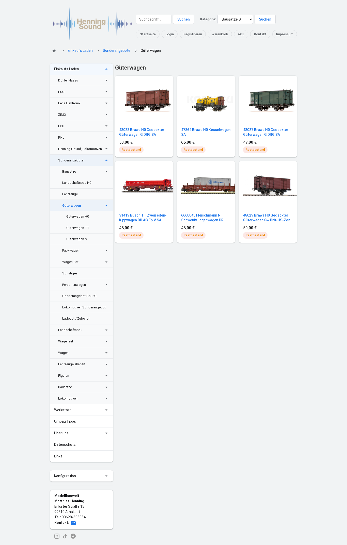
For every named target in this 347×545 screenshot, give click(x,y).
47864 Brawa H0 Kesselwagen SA (206, 132)
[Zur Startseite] (55, 51)
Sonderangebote (116, 50)
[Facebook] (73, 536)
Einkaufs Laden (80, 50)
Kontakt (260, 34)
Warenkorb (220, 34)
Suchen (183, 19)
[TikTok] (65, 536)
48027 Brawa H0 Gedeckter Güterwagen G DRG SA (265, 132)
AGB (241, 34)
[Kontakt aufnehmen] (74, 523)
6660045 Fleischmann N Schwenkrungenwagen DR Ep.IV (202, 218)
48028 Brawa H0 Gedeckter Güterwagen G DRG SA (141, 132)
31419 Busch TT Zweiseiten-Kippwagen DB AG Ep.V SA (143, 217)
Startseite (148, 34)
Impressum (284, 34)
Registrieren (192, 34)
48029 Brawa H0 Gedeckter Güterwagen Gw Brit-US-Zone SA (267, 218)
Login (169, 34)
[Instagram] (57, 536)
